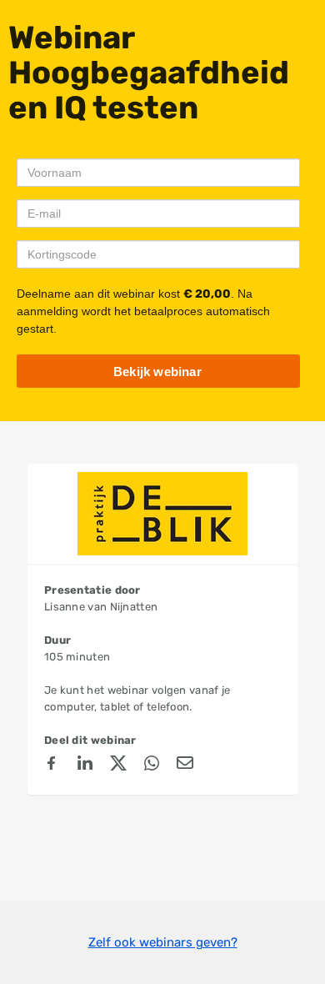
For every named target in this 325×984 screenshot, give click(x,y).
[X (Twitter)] (118, 765)
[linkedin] (85, 765)
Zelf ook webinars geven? (163, 942)
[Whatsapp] (152, 765)
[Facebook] (52, 765)
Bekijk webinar (157, 371)
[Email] (185, 765)
